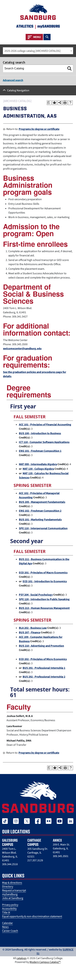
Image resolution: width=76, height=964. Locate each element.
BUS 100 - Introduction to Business (40, 433)
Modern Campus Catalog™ (45, 962)
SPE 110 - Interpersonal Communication (43, 528)
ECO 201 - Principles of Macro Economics (43, 573)
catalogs (22, 958)
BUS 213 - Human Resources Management (44, 608)
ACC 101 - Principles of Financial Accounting (45, 425)
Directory (7, 886)
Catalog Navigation (18, 90)
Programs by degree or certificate (39, 129)
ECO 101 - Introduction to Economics (45, 581)
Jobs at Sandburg (12, 898)
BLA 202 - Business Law (33, 628)
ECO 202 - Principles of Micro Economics (43, 659)
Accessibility (9, 909)
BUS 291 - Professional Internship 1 (44, 668)
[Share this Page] (59, 102)
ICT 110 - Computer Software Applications (44, 442)
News (5, 927)
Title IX (6, 912)
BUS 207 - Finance (29, 632)
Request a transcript (14, 890)
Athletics (24, 26)
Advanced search (13, 80)
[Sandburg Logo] (38, 11)
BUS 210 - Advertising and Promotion (41, 646)
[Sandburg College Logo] (38, 797)
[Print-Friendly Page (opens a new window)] (65, 102)
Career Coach (10, 931)
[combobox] (38, 50)
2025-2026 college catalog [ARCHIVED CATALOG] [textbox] (32, 51)
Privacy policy (10, 905)
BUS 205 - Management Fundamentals (42, 502)
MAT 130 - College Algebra (38, 469)
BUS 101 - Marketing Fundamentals (40, 520)
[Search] (69, 68)
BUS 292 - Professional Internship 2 (44, 677)
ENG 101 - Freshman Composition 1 (40, 451)
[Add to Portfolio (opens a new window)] (54, 102)
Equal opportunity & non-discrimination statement (32, 916)
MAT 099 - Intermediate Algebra (38, 464)
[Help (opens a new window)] (70, 102)
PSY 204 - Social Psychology (36, 595)
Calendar (7, 923)
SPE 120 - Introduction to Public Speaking (44, 599)
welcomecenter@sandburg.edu (22, 348)
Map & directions (12, 883)
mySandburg (9, 894)
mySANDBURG (48, 26)
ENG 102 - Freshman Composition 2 (40, 511)
